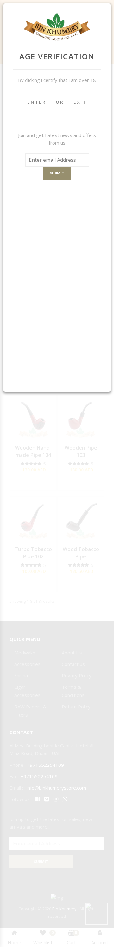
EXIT (80, 102)
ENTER (36, 102)
